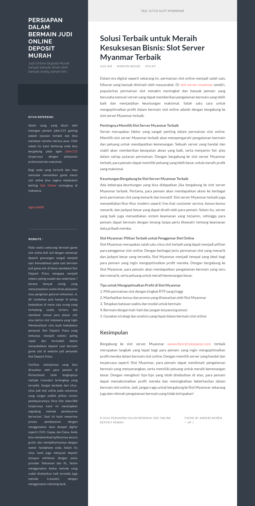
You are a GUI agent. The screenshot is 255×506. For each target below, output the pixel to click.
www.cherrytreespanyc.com (189, 344)
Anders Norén (211, 418)
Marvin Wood (128, 66)
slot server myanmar (196, 84)
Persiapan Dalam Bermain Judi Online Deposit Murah (50, 38)
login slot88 (36, 207)
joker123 (71, 151)
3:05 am (106, 66)
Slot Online (48, 185)
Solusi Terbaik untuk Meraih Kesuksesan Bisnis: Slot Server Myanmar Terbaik (152, 47)
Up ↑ (190, 422)
